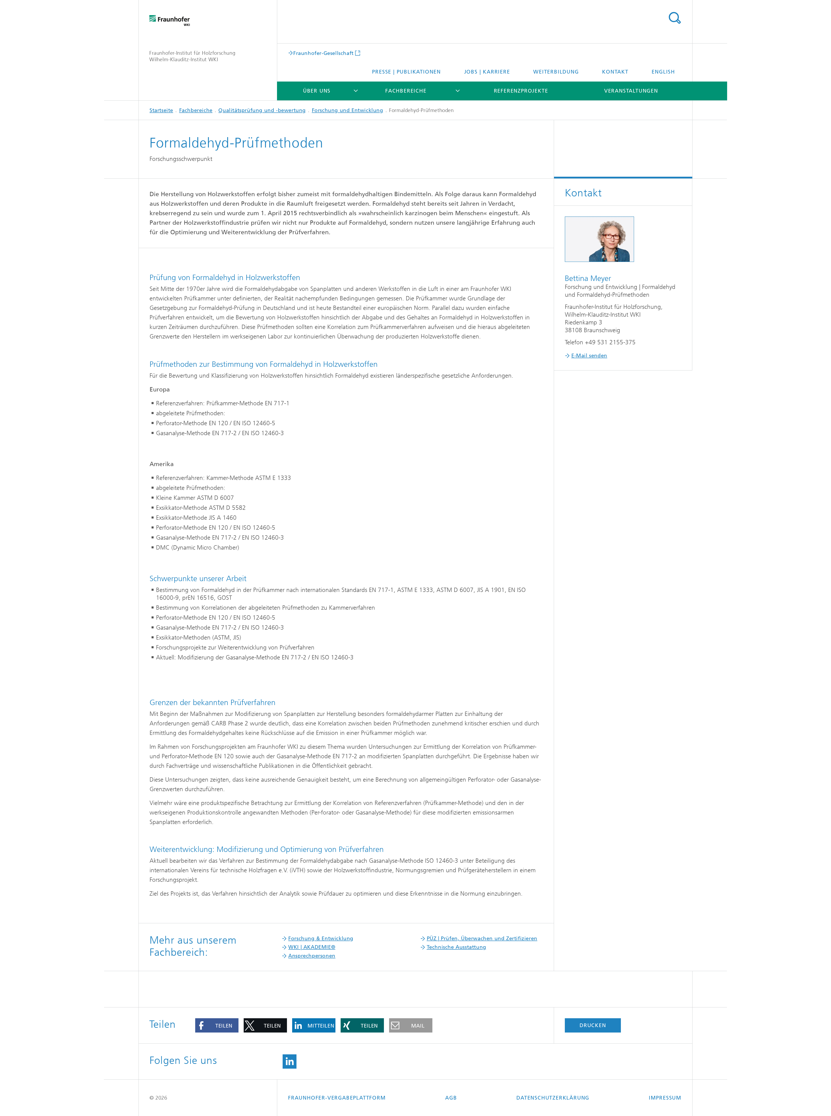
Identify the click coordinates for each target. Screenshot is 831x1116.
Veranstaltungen (631, 91)
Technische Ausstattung (456, 947)
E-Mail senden (589, 356)
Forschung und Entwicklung (347, 110)
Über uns (316, 91)
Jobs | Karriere (487, 72)
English (663, 72)
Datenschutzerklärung (552, 1098)
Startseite (161, 110)
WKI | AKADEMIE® (311, 947)
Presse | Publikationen (406, 72)
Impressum (665, 1098)
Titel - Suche (674, 18)
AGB (451, 1098)
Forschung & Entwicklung (320, 938)
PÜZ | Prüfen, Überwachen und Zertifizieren (482, 938)
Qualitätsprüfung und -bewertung (262, 110)
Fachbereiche (406, 91)
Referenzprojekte (521, 91)
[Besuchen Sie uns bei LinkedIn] (289, 1061)
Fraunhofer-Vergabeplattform (337, 1098)
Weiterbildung (556, 72)
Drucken (593, 1025)
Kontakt (615, 72)
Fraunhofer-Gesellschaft (323, 53)
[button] (216, 1025)
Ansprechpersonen (311, 956)
